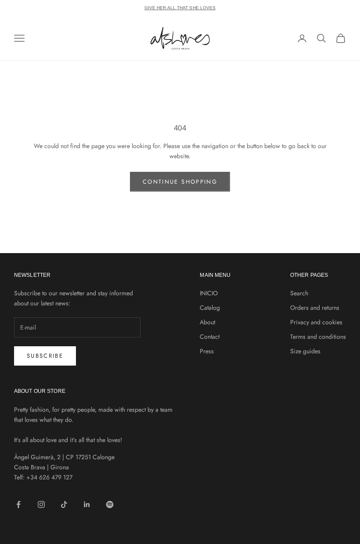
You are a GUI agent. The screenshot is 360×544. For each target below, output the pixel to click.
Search (299, 293)
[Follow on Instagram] (41, 504)
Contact (210, 336)
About (207, 322)
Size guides (305, 351)
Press (207, 351)
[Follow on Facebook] (18, 504)
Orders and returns (314, 307)
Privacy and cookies (316, 322)
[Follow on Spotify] (109, 504)
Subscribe (45, 356)
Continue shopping (180, 182)
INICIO (209, 293)
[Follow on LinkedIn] (87, 504)
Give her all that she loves (180, 7)
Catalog (210, 307)
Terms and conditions (318, 336)
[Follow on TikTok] (64, 504)
